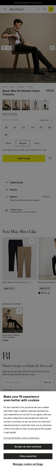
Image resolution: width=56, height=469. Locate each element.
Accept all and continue (28, 446)
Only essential (28, 456)
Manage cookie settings (28, 464)
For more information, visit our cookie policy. (22, 438)
